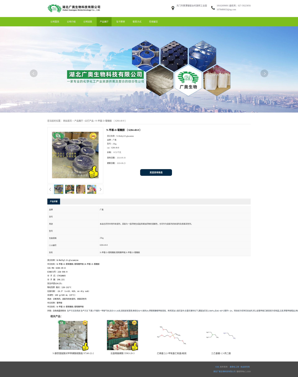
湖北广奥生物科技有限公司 (224, 371)
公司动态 (87, 21)
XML (217, 367)
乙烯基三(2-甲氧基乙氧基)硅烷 (171, 353)
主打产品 (89, 121)
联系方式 (137, 21)
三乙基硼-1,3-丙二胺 (221, 353)
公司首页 (54, 21)
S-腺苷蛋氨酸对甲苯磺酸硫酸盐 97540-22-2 (73, 353)
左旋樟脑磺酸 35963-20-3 (122, 353)
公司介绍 (71, 21)
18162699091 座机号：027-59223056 (234, 5)
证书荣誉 (120, 21)
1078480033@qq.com (226, 9)
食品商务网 (245, 367)
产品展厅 (104, 21)
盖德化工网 (234, 367)
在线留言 (153, 21)
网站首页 (67, 121)
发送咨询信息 (156, 172)
